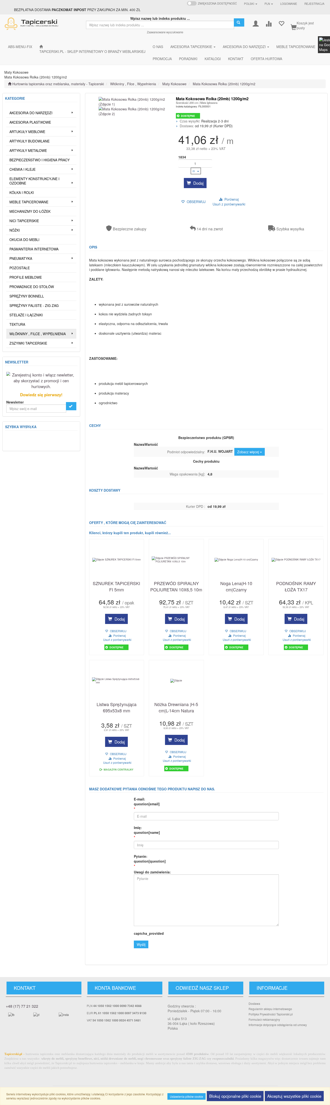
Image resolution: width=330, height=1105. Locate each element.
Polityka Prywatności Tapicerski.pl (271, 1014)
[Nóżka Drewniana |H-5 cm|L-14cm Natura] (176, 680)
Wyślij (141, 944)
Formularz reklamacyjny (264, 1019)
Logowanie (288, 4)
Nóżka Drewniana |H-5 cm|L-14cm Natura (176, 707)
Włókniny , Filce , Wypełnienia (133, 83)
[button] (250, 3)
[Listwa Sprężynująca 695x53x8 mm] (117, 680)
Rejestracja (314, 4)
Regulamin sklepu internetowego (270, 1009)
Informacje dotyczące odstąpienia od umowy (278, 1025)
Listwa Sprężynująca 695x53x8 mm (116, 707)
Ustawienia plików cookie (186, 1096)
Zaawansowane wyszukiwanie (165, 32)
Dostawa (254, 1003)
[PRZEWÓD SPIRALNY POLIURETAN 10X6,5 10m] (176, 559)
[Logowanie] (256, 23)
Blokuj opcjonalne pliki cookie (235, 1096)
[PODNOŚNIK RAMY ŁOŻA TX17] (296, 559)
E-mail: (147, 801)
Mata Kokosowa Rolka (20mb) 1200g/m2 (224, 83)
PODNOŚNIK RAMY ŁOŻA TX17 (296, 586)
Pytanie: (150, 859)
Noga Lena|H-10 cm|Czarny (236, 586)
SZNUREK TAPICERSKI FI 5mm (116, 586)
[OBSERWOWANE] (281, 23)
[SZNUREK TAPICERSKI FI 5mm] (117, 559)
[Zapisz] (71, 406)
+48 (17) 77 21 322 (22, 1006)
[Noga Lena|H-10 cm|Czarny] (236, 559)
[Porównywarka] (268, 23)
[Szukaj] (239, 22)
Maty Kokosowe (174, 83)
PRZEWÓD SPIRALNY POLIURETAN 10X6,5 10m (176, 586)
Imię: (147, 830)
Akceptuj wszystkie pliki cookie (294, 1096)
